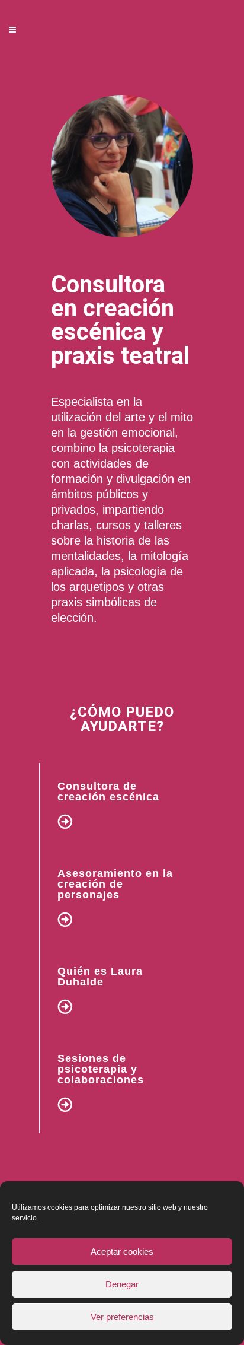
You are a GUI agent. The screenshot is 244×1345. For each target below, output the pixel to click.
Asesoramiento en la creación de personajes (115, 884)
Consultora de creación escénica (108, 791)
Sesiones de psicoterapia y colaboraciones (100, 1069)
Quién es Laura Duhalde (100, 976)
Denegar (122, 1284)
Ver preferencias (122, 1317)
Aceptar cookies (122, 1252)
